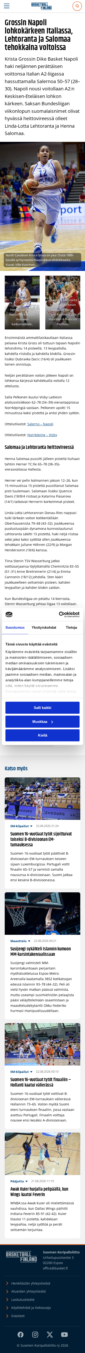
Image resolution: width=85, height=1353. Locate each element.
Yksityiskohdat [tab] (44, 627)
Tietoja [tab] (71, 627)
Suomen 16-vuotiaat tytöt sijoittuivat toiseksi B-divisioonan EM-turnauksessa (41, 839)
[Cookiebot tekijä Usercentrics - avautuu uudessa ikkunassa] (60, 614)
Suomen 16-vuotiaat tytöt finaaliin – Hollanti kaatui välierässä (40, 1082)
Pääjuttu (17, 1181)
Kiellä (42, 735)
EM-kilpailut (19, 826)
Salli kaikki (42, 708)
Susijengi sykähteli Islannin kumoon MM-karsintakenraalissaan (40, 951)
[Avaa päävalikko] (6, 6)
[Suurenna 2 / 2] (74, 281)
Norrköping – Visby (42, 435)
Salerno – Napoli (40, 424)
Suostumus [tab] (15, 627)
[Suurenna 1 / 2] (33, 281)
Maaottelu (18, 941)
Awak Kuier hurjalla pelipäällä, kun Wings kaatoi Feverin (39, 1192)
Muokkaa (39, 722)
